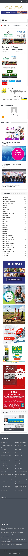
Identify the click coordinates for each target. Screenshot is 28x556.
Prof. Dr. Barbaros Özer (8, 235)
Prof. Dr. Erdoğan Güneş (8, 237)
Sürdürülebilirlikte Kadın (8, 251)
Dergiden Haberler (7, 199)
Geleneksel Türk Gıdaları (8, 213)
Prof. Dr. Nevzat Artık (8, 241)
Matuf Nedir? (16, 553)
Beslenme (5, 197)
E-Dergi (5, 205)
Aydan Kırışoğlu (8, 51)
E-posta (24, 53)
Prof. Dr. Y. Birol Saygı (8, 245)
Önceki (11, 88)
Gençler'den (5, 215)
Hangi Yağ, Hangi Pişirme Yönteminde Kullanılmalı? (12, 544)
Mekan (4, 223)
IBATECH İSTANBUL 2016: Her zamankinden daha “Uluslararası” (11, 98)
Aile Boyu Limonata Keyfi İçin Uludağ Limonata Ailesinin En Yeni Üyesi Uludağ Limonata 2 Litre (17, 92)
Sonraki (16, 96)
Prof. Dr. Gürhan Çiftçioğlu (9, 239)
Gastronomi (5, 211)
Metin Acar (5, 225)
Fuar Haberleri (9, 52)
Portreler (5, 233)
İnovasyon (5, 221)
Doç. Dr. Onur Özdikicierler (9, 201)
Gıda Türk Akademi (7, 217)
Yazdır (19, 53)
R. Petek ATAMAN (7, 249)
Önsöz (10, 553)
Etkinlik (5, 207)
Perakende (5, 229)
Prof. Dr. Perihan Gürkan (8, 243)
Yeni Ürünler (6, 253)
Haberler (5, 219)
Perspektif (5, 231)
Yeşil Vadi (5, 255)
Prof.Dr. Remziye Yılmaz (8, 247)
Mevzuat (5, 227)
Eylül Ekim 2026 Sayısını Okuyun (8, 537)
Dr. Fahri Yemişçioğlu (8, 203)
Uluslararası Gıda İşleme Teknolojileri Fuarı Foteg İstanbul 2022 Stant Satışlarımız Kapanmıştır (13, 164)
